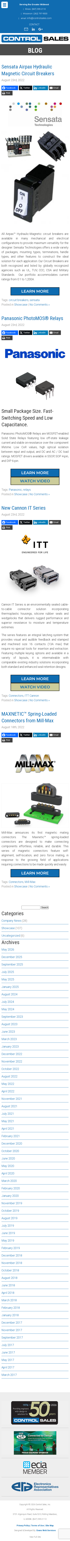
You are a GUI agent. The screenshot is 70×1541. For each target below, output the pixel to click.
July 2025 (7, 972)
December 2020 (11, 1143)
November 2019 (11, 1203)
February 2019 (10, 1248)
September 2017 (12, 1337)
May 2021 (7, 1121)
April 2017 (7, 1367)
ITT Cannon (32, 695)
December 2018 (11, 1255)
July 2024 (7, 1001)
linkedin (33, 29)
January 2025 (10, 987)
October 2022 (10, 1069)
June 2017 (8, 1352)
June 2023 (8, 1031)
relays (27, 489)
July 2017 (7, 1345)
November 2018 (11, 1263)
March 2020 (9, 1181)
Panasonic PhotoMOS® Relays (32, 318)
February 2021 (10, 1136)
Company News (11, 920)
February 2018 (10, 1307)
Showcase (21, 304)
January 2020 (10, 1195)
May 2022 (7, 1084)
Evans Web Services (46, 1530)
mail (26, 29)
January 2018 (10, 1315)
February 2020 (10, 1188)
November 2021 (11, 1098)
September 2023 (12, 1016)
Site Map (49, 1525)
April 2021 (7, 1128)
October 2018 (10, 1270)
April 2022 (7, 1091)
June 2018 (8, 1285)
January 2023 (10, 1046)
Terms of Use (37, 1525)
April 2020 (7, 1173)
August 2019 (9, 1218)
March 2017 (9, 1375)
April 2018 (7, 1292)
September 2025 (12, 964)
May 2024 (7, 1009)
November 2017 (11, 1330)
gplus (40, 29)
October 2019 (10, 1210)
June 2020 (8, 1158)
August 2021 (9, 1106)
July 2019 (7, 1225)
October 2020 (10, 1151)
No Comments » (39, 304)
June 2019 (8, 1233)
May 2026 (7, 949)
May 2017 (7, 1360)
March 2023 (9, 1039)
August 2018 (9, 1278)
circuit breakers (18, 300)
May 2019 (7, 1240)
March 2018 (9, 1300)
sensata (35, 300)
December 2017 (11, 1322)
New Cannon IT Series (23, 508)
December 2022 (11, 1054)
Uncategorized (10, 935)
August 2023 (9, 1024)
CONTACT (34, 24)
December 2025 (11, 957)
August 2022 (9, 1076)
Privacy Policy (23, 1525)
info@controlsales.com (39, 18)
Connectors (16, 695)
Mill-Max (30, 882)
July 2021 (7, 1113)
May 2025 (7, 979)
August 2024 (9, 994)
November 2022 (11, 1061)
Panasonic (15, 489)
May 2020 (7, 1166)
